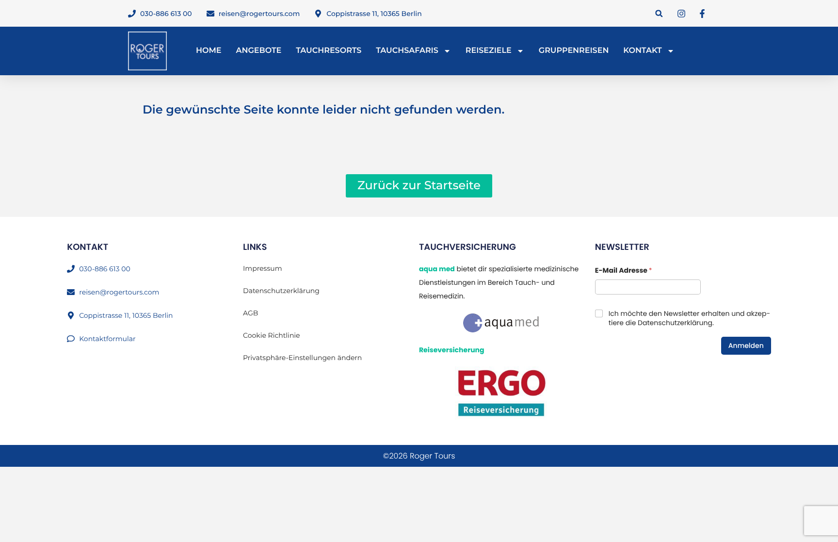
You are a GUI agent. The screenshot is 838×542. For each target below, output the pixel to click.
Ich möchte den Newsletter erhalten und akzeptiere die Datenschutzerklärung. (689, 318)
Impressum (262, 268)
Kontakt (642, 50)
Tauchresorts (328, 50)
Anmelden (746, 345)
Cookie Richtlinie (271, 335)
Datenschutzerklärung (281, 290)
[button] (658, 13)
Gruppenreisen (574, 50)
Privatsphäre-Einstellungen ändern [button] (302, 357)
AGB (250, 313)
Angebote (258, 50)
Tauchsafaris (407, 50)
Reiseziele (489, 50)
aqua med (437, 269)
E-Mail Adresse (623, 270)
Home (208, 50)
